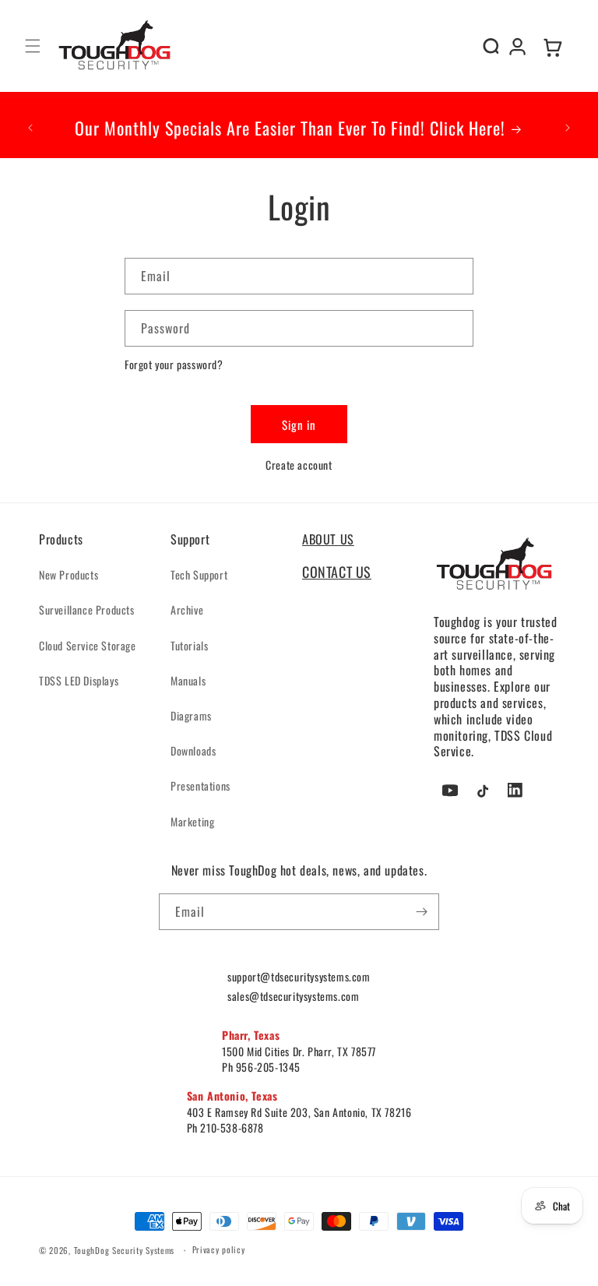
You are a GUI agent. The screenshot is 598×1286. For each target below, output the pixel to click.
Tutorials (189, 645)
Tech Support (199, 574)
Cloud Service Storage (87, 645)
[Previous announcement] (30, 128)
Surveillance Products (87, 609)
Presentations (200, 785)
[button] (33, 46)
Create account (299, 464)
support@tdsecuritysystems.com (298, 977)
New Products (68, 574)
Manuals (188, 680)
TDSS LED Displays (78, 680)
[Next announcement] (568, 128)
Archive (187, 609)
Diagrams (191, 715)
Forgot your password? (174, 364)
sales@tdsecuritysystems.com (293, 996)
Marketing (192, 821)
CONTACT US (336, 572)
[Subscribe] (421, 911)
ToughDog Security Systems (124, 1250)
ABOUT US (328, 539)
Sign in (299, 424)
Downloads (193, 750)
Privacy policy (218, 1249)
